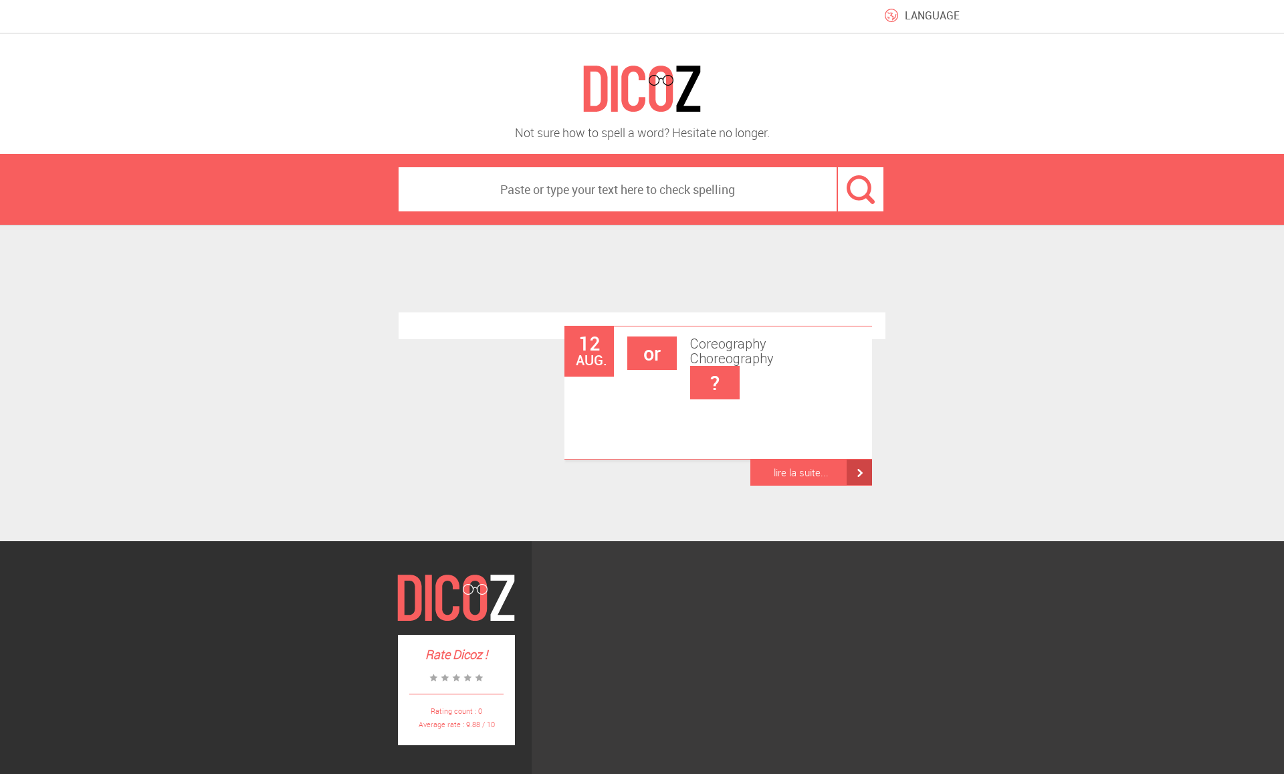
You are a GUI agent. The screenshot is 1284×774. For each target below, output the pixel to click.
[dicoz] (642, 89)
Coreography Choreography (708, 365)
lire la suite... (801, 472)
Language (932, 15)
